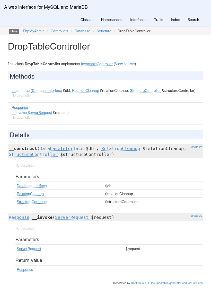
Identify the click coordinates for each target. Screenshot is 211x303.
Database (82, 30)
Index (175, 19)
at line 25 (196, 147)
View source (125, 63)
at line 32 (196, 215)
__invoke (19, 112)
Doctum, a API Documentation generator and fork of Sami (167, 283)
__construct (21, 90)
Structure (103, 30)
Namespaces (111, 19)
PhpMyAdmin (34, 30)
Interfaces (138, 19)
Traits (158, 19)
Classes (87, 19)
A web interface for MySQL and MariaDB (46, 6)
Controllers (59, 30)
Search (193, 19)
